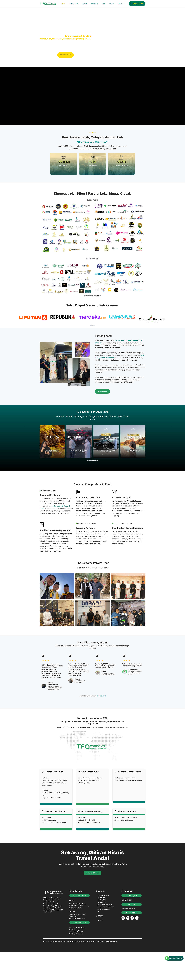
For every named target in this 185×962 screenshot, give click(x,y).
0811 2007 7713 (126, 900)
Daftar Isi (100, 920)
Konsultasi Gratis (137, 4)
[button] (91, 325)
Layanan (84, 4)
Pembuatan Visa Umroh (104, 904)
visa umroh (110, 358)
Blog (103, 4)
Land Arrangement (103, 895)
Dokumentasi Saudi (103, 909)
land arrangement (73, 36)
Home (63, 4)
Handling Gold (101, 897)
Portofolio (94, 4)
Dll (98, 911)
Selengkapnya (102, 391)
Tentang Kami (73, 4)
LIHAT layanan (65, 55)
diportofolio (101, 696)
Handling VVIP (101, 902)
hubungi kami (48, 55)
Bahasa (119, 4)
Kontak (111, 4)
